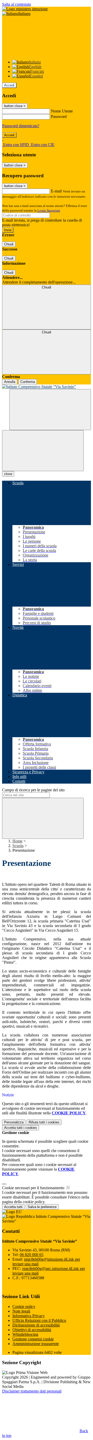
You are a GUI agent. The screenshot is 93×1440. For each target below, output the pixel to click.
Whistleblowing (25, 1334)
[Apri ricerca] (50, 409)
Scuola (18, 845)
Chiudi (8, 244)
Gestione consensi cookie (33, 1339)
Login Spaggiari (48, 210)
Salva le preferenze (42, 1207)
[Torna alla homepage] (46, 386)
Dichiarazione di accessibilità (36, 1325)
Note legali (21, 1311)
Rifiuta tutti (44, 1122)
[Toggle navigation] (43, 450)
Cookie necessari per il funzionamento (33, 1188)
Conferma (27, 382)
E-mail (56, 191)
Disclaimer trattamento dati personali (31, 1391)
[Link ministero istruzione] (25, 9)
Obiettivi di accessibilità (31, 1330)
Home (17, 841)
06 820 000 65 (31, 1254)
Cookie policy (23, 1306)
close (8, 474)
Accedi (9, 85)
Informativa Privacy (28, 1316)
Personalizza (14, 1122)
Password (59, 116)
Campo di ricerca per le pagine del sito (33, 790)
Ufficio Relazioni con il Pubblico (39, 1320)
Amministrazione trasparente (35, 1343)
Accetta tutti (20, 1128)
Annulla (9, 382)
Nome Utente (62, 111)
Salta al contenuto (16, 4)
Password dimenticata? (20, 126)
